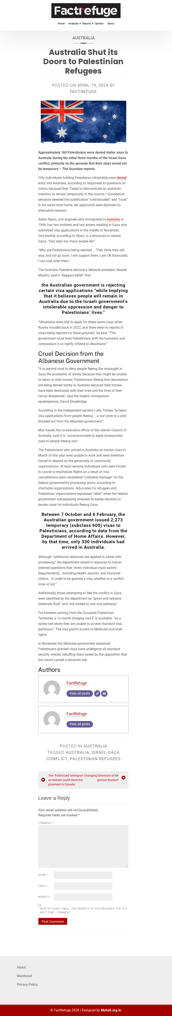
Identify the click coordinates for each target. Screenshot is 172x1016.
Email (43, 886)
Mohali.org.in (111, 1010)
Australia (83, 37)
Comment (46, 823)
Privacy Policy (27, 985)
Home (61, 23)
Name (43, 875)
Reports (86, 23)
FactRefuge (83, 91)
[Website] (97, 693)
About (110, 23)
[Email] (104, 693)
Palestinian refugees (95, 758)
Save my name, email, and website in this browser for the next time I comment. (83, 910)
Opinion (99, 23)
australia (77, 752)
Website (44, 896)
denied (121, 178)
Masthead (24, 976)
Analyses (73, 23)
